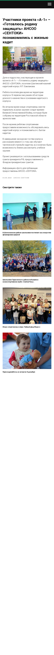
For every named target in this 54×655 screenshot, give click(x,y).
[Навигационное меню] (49, 4)
